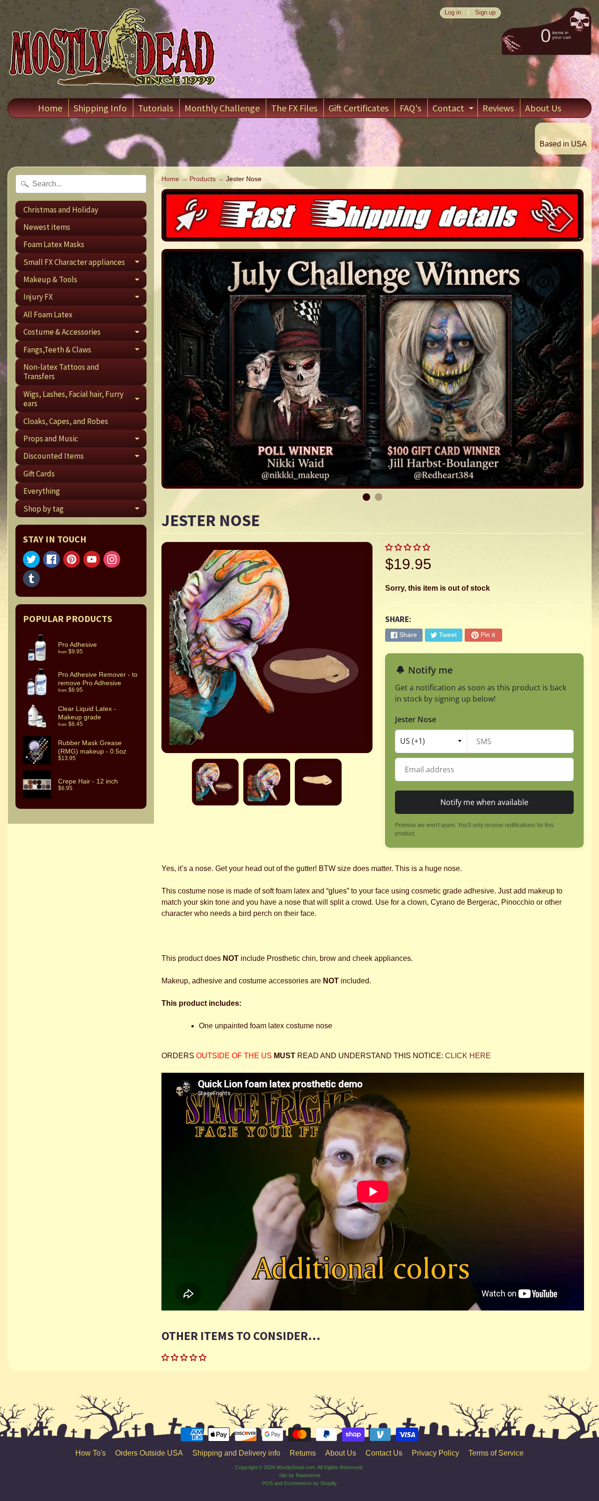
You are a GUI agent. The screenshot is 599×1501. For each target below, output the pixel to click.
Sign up (485, 13)
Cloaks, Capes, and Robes (65, 421)
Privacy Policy (435, 1453)
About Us (543, 108)
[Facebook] (51, 559)
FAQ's (410, 108)
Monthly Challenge (222, 108)
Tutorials (155, 108)
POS (267, 1483)
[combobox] (80, 184)
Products (203, 179)
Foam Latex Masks (53, 244)
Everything (41, 491)
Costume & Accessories (84, 334)
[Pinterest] (71, 559)
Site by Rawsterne (300, 1475)
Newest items (46, 227)
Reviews (498, 108)
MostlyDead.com (296, 1467)
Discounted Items (84, 458)
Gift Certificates (358, 108)
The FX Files (294, 108)
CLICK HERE (468, 1056)
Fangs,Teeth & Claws (84, 351)
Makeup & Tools (84, 281)
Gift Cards (39, 474)
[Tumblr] (31, 578)
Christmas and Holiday (60, 210)
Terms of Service (496, 1453)
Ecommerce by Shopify (310, 1483)
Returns (303, 1453)
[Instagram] (111, 559)
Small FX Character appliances (84, 264)
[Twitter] (31, 559)
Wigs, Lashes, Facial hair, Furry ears (84, 399)
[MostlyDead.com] (112, 49)
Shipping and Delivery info (236, 1453)
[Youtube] (91, 559)
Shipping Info (100, 108)
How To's (90, 1453)
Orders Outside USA (149, 1453)
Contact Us (383, 1453)
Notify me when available (484, 802)
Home (50, 108)
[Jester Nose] (215, 782)
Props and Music (84, 440)
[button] (408, 547)
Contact (454, 109)
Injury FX (84, 299)
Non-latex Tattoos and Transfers (61, 371)
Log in (453, 13)
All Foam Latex (48, 314)
